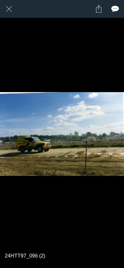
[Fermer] (9, 9)
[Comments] (115, 9)
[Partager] (98, 9)
